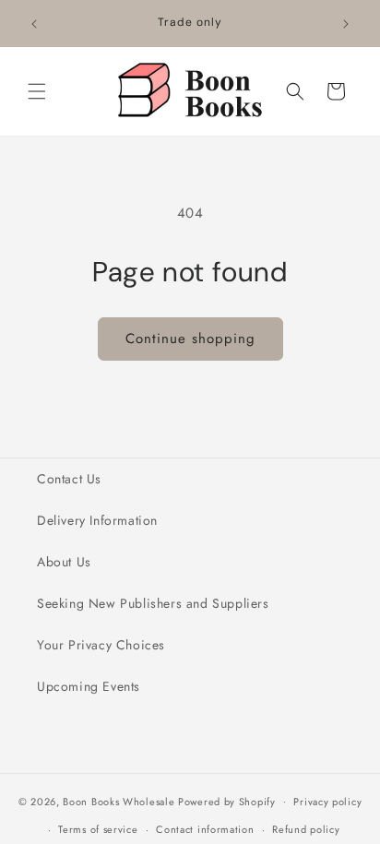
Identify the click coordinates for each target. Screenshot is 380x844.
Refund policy (305, 829)
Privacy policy (327, 801)
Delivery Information (97, 520)
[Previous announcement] (34, 24)
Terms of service (97, 829)
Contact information (205, 829)
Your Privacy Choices (101, 645)
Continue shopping (190, 338)
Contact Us (69, 479)
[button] (37, 91)
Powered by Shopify (227, 800)
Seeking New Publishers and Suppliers (153, 603)
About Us (64, 562)
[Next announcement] (346, 24)
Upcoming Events (88, 686)
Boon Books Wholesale (118, 800)
